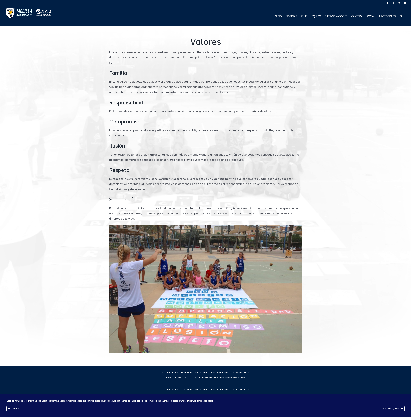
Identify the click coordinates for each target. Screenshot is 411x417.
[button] (401, 16)
